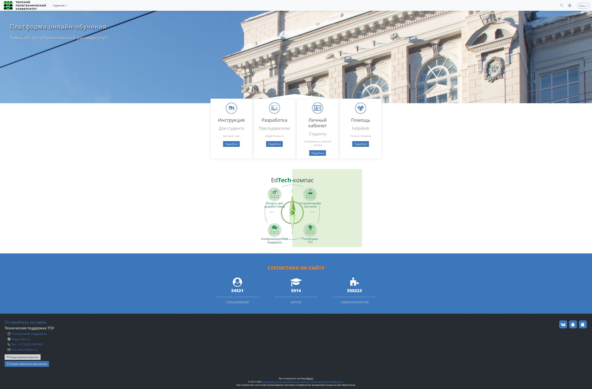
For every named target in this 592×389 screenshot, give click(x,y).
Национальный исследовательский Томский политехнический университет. (303, 381)
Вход (309, 378)
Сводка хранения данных (24, 357)
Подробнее (231, 143)
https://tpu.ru (21, 339)
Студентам (59, 5)
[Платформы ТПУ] (310, 230)
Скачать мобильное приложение (28, 363)
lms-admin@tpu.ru (25, 349)
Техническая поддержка (29, 334)
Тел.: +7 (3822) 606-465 (27, 344)
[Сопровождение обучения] (310, 194)
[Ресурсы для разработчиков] (274, 194)
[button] (561, 6)
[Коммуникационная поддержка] (274, 230)
